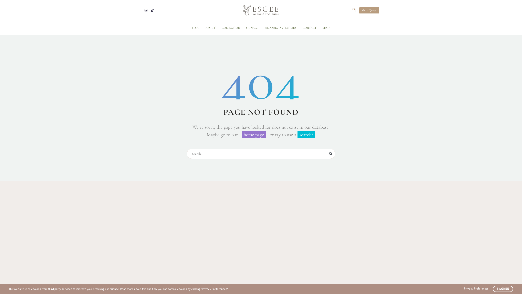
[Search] (330, 154)
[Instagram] (146, 10)
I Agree (503, 289)
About (211, 28)
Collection (231, 28)
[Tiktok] (152, 10)
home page (254, 135)
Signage (252, 28)
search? (306, 135)
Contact (309, 28)
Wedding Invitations (280, 28)
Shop (326, 28)
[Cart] (353, 10)
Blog (195, 28)
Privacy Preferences (476, 288)
